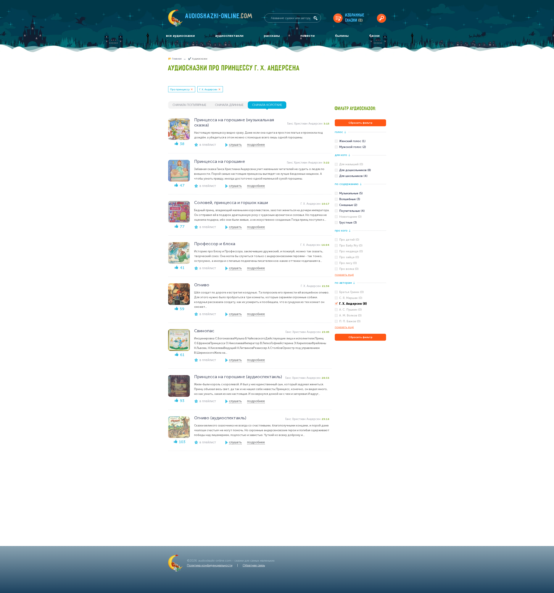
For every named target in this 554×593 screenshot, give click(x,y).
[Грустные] (360, 222)
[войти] (381, 18)
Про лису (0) (348, 263)
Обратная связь (254, 565)
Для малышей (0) (351, 164)
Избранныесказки (354, 18)
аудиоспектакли (229, 36)
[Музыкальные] (360, 193)
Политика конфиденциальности (209, 565)
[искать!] (315, 18)
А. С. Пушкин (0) (350, 309)
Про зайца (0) (349, 257)
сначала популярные (189, 105)
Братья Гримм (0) (351, 292)
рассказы (272, 36)
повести (307, 36)
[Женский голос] (360, 141)
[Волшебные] (360, 199)
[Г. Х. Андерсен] (360, 304)
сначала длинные (229, 105)
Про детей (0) (349, 239)
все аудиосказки (180, 36)
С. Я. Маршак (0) (350, 298)
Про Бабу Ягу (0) (350, 245)
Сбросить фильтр (360, 122)
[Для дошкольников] (360, 170)
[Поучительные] (360, 211)
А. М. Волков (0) (350, 315)
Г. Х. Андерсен (208, 89)
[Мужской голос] (360, 147)
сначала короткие (267, 105)
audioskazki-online (219, 17)
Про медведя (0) (351, 251)
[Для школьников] (360, 176)
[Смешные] (360, 205)
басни (374, 36)
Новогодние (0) (350, 217)
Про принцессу (180, 89)
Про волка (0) (349, 269)
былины (342, 36)
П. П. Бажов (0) (350, 321)
